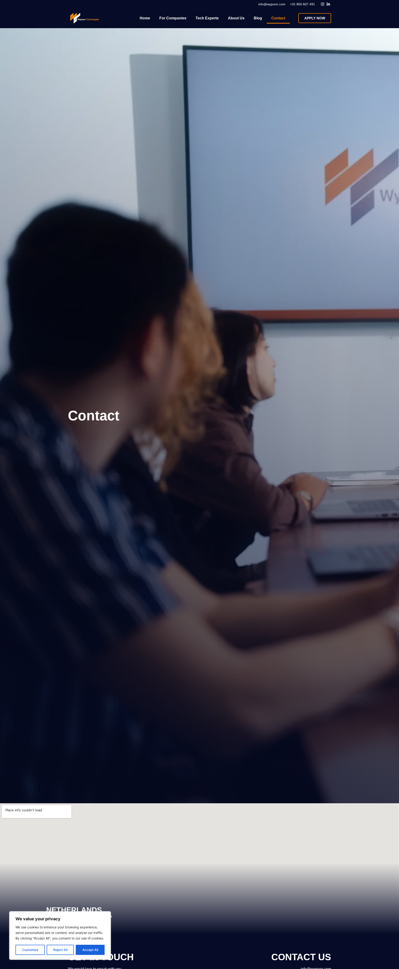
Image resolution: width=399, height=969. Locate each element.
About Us (236, 18)
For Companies (172, 18)
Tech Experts (207, 18)
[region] (60, 935)
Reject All (60, 950)
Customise (30, 950)
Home (145, 18)
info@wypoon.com (271, 4)
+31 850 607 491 (302, 4)
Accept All (90, 950)
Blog (258, 18)
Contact (278, 18)
